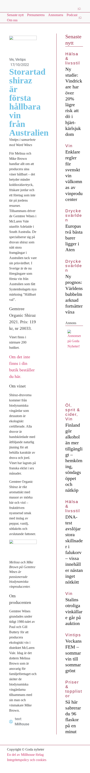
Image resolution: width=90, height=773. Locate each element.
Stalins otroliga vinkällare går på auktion (73, 611)
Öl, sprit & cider (72, 410)
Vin (11, 59)
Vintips (20, 59)
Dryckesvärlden (73, 215)
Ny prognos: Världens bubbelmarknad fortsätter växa (74, 294)
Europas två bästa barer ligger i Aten (74, 238)
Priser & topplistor (73, 689)
